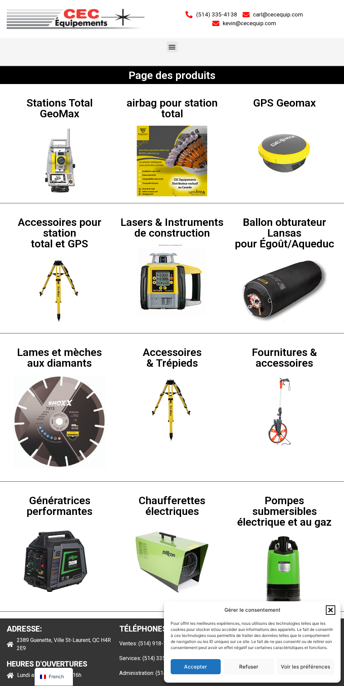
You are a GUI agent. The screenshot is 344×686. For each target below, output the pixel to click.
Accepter (195, 666)
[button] (330, 610)
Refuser (248, 666)
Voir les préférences (305, 666)
